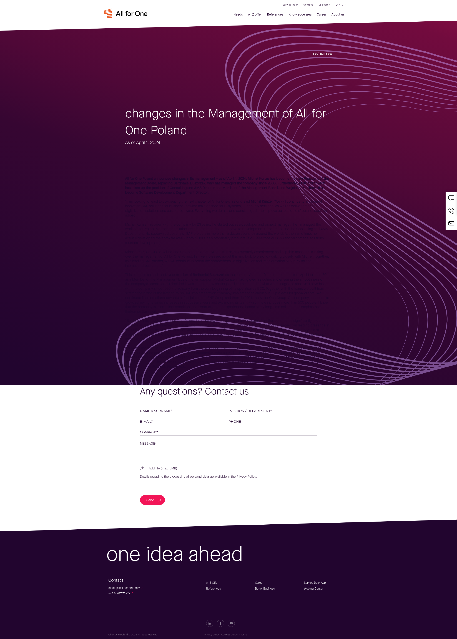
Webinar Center (313, 588)
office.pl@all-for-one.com (124, 588)
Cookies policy (229, 634)
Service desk (290, 4)
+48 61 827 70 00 (119, 593)
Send (150, 500)
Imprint (243, 634)
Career (259, 583)
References (213, 588)
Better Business (265, 588)
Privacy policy (212, 634)
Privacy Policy (246, 477)
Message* (148, 444)
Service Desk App (315, 583)
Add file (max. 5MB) (163, 468)
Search (326, 4)
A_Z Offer (212, 583)
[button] (228, 468)
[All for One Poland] (126, 15)
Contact (308, 4)
